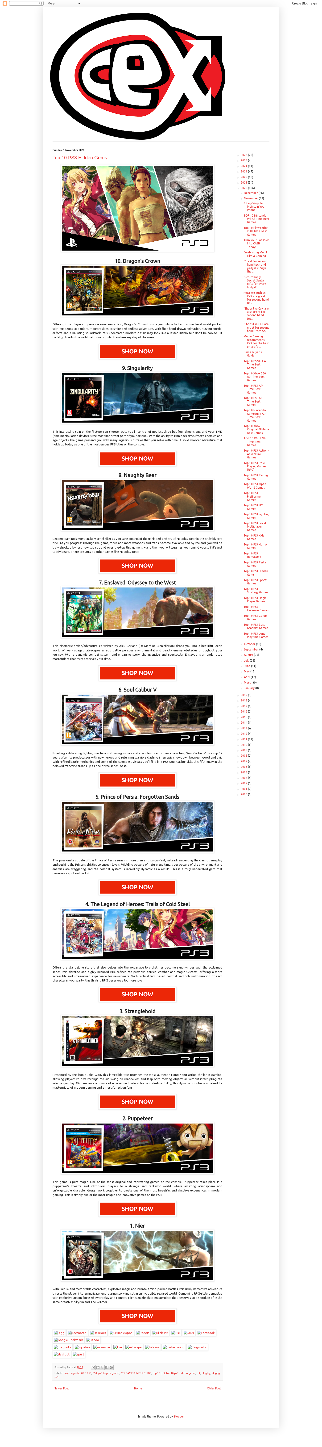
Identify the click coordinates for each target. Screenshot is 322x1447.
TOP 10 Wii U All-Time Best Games (255, 442)
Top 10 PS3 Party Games (255, 564)
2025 (244, 160)
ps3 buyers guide (108, 1373)
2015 (244, 717)
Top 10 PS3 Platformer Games (253, 496)
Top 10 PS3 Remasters (252, 555)
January (249, 688)
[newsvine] (101, 1347)
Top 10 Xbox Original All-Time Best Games (256, 429)
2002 (244, 783)
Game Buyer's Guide (253, 354)
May (247, 671)
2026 (244, 154)
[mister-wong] (173, 1347)
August (249, 654)
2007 (244, 761)
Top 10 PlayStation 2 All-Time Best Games (256, 231)
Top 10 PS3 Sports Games (255, 582)
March (248, 682)
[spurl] (78, 1354)
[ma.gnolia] (63, 1347)
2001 (244, 788)
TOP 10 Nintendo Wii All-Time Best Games (256, 219)
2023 (244, 171)
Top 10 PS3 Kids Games (254, 537)
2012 (244, 733)
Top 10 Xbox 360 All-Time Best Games (255, 377)
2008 (244, 755)
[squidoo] (82, 1347)
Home (138, 1388)
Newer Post (61, 1388)
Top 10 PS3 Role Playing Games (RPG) (255, 466)
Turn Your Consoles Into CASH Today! (256, 243)
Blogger (178, 1416)
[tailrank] (152, 1347)
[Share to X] (102, 1367)
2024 (244, 166)
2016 (244, 711)
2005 (244, 772)
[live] (117, 1347)
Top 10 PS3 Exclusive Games (256, 608)
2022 (244, 177)
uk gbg (206, 1373)
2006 (244, 766)
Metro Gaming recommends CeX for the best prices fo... (256, 341)
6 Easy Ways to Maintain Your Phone (255, 207)
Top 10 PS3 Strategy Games (256, 590)
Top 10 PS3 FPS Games (253, 507)
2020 (244, 187)
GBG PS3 (86, 1373)
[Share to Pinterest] (111, 1367)
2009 (244, 750)
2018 (244, 700)
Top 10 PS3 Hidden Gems (80, 157)
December (251, 192)
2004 (244, 777)
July (247, 660)
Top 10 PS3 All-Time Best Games (253, 389)
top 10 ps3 (159, 1373)
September (251, 649)
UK (198, 1373)
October (250, 644)
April (247, 677)
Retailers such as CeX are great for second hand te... (256, 297)
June (247, 665)
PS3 (95, 1373)
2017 (244, 706)
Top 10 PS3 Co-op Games (255, 617)
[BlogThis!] (97, 1367)
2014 (244, 722)
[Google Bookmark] (68, 1340)
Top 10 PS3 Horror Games (256, 546)
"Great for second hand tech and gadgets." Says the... (255, 266)
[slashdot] (62, 1354)
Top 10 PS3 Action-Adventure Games (256, 454)
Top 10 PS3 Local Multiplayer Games (255, 527)
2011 (244, 739)
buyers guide (72, 1373)
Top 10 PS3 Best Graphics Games (256, 626)
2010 (244, 744)
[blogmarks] (197, 1347)
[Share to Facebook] (106, 1367)
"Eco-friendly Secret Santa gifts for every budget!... (255, 282)
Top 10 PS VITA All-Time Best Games (256, 364)
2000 (244, 794)
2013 (244, 728)
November (251, 198)
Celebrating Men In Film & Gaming (256, 254)
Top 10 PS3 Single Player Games (255, 599)
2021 (244, 182)
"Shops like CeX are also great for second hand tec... (256, 313)
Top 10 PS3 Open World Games (255, 485)
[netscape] (133, 1347)
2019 (244, 694)
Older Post (214, 1388)
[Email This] (93, 1367)
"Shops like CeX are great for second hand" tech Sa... (256, 327)
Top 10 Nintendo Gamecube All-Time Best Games (255, 415)
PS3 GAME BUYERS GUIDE (135, 1373)
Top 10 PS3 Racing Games (256, 477)
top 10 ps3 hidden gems (180, 1373)
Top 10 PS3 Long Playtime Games (256, 635)
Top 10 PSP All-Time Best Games (253, 401)
